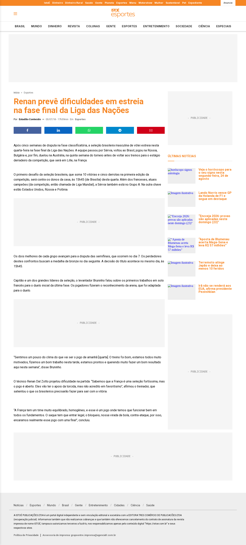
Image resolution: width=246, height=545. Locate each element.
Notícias (19, 505)
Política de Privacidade (26, 535)
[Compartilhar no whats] (89, 130)
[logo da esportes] (123, 14)
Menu (132, 2)
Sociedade (184, 26)
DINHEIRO (55, 26)
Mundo (36, 26)
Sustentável (173, 2)
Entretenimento (156, 26)
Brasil (20, 26)
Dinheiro (57, 2)
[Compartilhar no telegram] (120, 130)
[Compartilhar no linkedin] (58, 130)
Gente (98, 2)
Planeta (109, 2)
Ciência (204, 26)
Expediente (195, 2)
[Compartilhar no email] (151, 130)
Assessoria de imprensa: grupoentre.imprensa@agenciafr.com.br (79, 535)
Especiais (223, 26)
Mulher (159, 2)
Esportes (121, 2)
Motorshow (145, 2)
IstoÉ (47, 2)
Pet (184, 2)
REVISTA (74, 26)
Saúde (89, 2)
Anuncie (228, 2)
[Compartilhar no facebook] (27, 130)
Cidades (119, 505)
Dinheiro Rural (74, 2)
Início (16, 92)
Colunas (93, 26)
